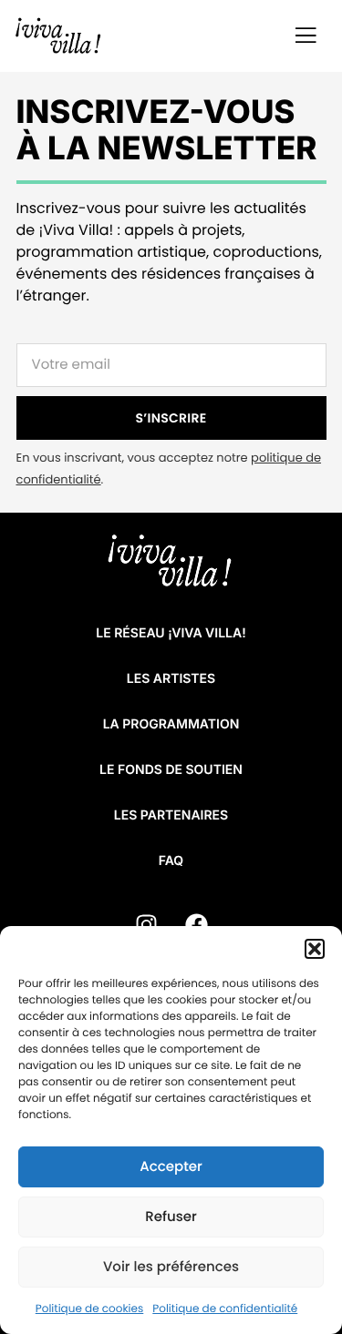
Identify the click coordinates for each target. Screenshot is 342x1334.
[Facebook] (196, 925)
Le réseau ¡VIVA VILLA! (170, 633)
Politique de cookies (90, 1309)
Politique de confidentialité (224, 1309)
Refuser (170, 1217)
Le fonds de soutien (171, 770)
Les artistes (171, 679)
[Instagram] (146, 925)
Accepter (171, 1166)
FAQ (171, 861)
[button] (315, 949)
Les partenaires (171, 815)
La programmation (171, 724)
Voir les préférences (171, 1267)
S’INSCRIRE (171, 418)
